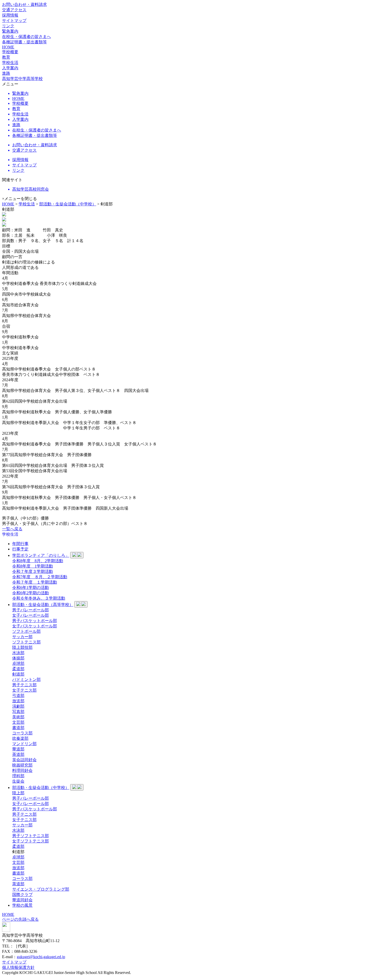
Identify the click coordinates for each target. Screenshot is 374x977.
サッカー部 (22, 637)
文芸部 (18, 722)
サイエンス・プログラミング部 (40, 889)
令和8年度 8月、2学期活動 (37, 561)
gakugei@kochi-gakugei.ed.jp (41, 957)
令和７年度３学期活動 (32, 571)
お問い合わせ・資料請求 (24, 4)
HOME (8, 47)
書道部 (18, 727)
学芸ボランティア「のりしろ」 (40, 555)
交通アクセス (14, 10)
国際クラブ (22, 894)
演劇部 (18, 706)
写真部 (18, 711)
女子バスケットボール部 (34, 626)
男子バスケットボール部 (34, 620)
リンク (8, 26)
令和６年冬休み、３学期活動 (38, 598)
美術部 (18, 717)
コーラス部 (22, 733)
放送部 (18, 701)
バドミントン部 (26, 679)
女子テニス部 (24, 690)
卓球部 (18, 663)
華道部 (18, 749)
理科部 (18, 776)
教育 (6, 57)
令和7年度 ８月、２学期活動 (39, 577)
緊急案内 (10, 31)
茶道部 (18, 754)
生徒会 (18, 781)
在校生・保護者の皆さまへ (26, 36)
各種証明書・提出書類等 (24, 42)
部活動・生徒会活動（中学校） (67, 204)
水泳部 (18, 653)
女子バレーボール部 (30, 615)
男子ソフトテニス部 (30, 836)
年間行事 (20, 544)
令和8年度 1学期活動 (32, 566)
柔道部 (18, 669)
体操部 (18, 658)
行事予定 (20, 549)
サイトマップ (14, 20)
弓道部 (18, 695)
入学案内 (10, 68)
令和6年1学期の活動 (30, 587)
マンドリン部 (24, 744)
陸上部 (18, 793)
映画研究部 (22, 765)
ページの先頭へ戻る (20, 919)
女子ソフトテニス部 (30, 841)
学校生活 (27, 204)
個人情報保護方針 (18, 967)
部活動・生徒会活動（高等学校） (42, 604)
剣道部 (18, 674)
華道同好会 (22, 900)
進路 (6, 73)
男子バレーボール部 (30, 610)
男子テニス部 (24, 685)
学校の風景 (22, 905)
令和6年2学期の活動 (30, 593)
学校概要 (10, 52)
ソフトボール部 (26, 631)
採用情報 (10, 15)
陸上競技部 (22, 647)
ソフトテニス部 (26, 642)
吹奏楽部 (20, 738)
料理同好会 (22, 770)
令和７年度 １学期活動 (34, 582)
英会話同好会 (24, 760)
